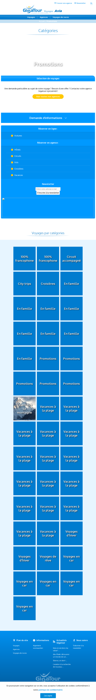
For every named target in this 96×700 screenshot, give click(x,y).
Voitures (18, 135)
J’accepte (48, 695)
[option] (48, 207)
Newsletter (81, 3)
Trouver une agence (64, 3)
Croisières (18, 169)
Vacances (18, 175)
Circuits (17, 156)
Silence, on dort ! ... (60, 661)
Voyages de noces (61, 17)
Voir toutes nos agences (48, 96)
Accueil (42, 21)
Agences (44, 17)
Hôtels (17, 149)
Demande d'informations (46, 117)
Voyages (31, 17)
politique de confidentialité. (50, 690)
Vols (16, 162)
